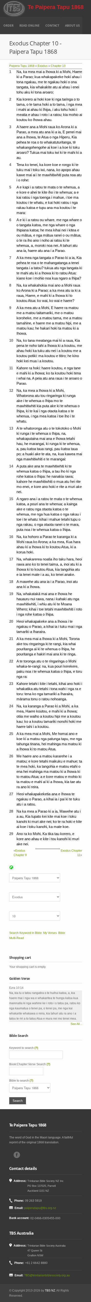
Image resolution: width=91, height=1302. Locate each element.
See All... (76, 1024)
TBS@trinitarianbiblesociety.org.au (47, 1275)
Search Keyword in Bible (25, 933)
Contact (52, 25)
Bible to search (21, 1080)
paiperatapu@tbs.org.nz (40, 1208)
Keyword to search (23, 1048)
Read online (29, 25)
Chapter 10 (58, 66)
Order (8, 25)
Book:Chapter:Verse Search (29, 1064)
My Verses (50, 933)
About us (72, 25)
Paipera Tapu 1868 (21, 66)
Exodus (43, 66)
